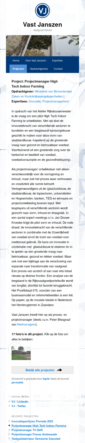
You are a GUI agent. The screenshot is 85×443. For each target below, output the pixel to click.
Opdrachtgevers (39, 68)
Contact (58, 68)
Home (16, 60)
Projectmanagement (55, 101)
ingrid (46, 379)
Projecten (18, 69)
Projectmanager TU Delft (27, 430)
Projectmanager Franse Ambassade (34, 434)
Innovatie (35, 101)
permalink (17, 382)
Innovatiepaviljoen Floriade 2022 (32, 421)
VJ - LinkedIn (20, 401)
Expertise (57, 60)
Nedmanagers (26, 324)
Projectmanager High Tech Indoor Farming (39, 425)
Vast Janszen (42, 24)
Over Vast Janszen (35, 60)
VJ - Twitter (19, 406)
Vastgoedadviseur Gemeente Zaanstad (36, 439)
